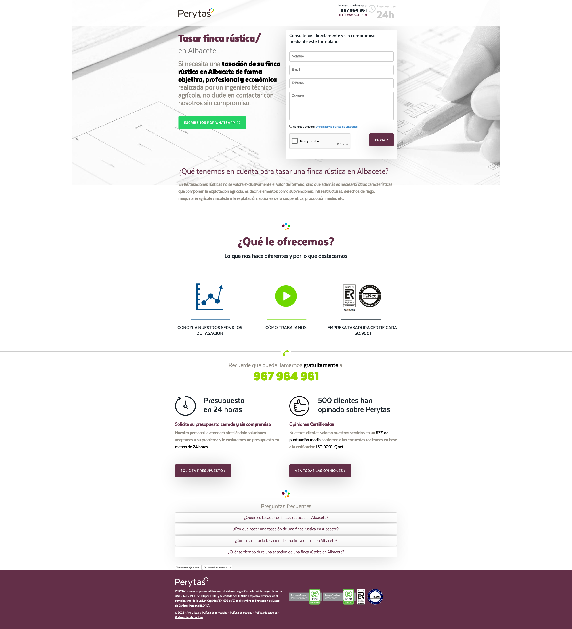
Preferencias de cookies (189, 617)
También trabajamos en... (188, 567)
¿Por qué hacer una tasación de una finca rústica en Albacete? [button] (286, 529)
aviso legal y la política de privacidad (337, 126)
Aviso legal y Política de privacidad (207, 612)
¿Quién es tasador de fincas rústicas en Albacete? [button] (286, 517)
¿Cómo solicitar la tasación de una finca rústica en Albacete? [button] (286, 540)
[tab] (286, 517)
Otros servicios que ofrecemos (217, 567)
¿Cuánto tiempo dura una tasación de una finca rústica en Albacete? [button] (286, 552)
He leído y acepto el (325, 126)
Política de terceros (266, 612)
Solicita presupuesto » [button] (203, 471)
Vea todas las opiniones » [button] (320, 471)
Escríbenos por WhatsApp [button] (210, 123)
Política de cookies (241, 612)
